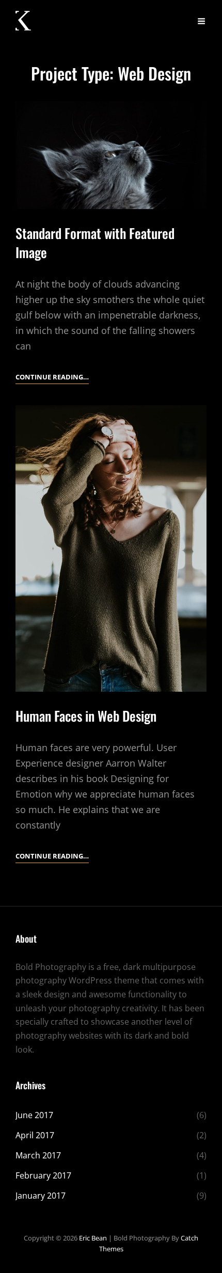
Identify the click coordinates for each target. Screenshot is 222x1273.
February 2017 (43, 1175)
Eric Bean (93, 1238)
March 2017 (38, 1155)
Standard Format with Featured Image (95, 242)
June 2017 (34, 1115)
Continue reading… (52, 378)
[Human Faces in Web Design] (111, 548)
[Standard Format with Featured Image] (111, 155)
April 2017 (34, 1135)
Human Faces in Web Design (85, 716)
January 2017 (40, 1195)
